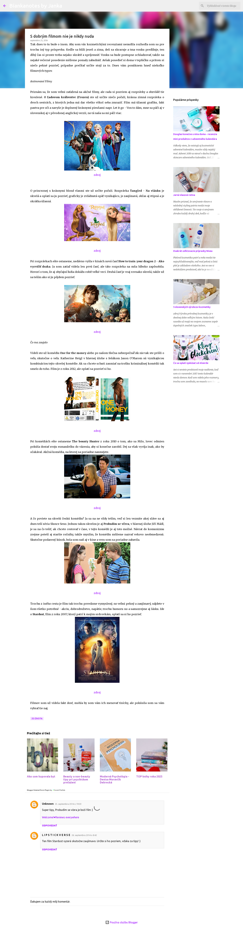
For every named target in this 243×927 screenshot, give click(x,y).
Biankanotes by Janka (35, 6)
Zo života (37, 718)
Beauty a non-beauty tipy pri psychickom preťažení (76, 779)
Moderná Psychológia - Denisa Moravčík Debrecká (114, 779)
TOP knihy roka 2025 (149, 776)
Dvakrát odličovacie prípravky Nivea (192, 251)
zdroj (97, 174)
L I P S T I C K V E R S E (56, 834)
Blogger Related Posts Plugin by (39, 790)
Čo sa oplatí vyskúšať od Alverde (190, 363)
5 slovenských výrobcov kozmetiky (191, 307)
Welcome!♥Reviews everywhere (60, 817)
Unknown (48, 803)
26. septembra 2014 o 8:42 (84, 835)
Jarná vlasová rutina (184, 195)
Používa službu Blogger (123, 922)
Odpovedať (49, 825)
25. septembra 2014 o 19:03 (68, 804)
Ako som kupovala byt (41, 776)
